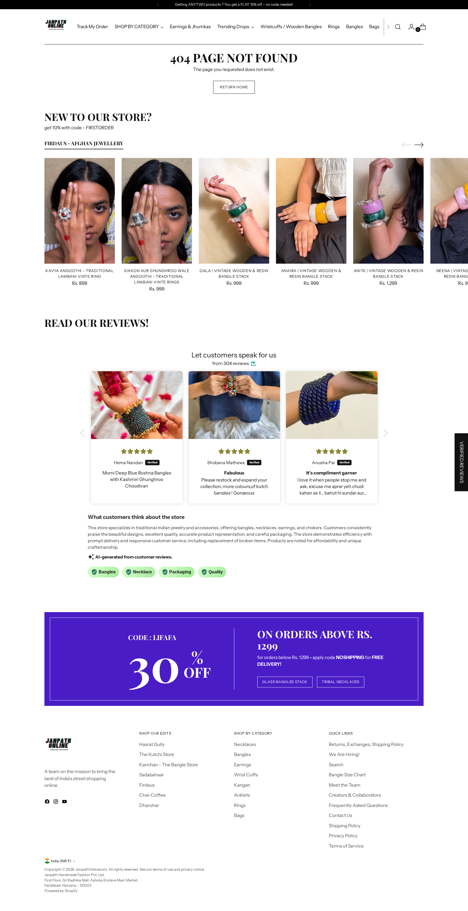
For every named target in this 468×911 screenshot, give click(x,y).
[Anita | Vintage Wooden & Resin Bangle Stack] (388, 211)
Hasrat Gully (152, 744)
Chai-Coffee (152, 795)
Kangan (242, 785)
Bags (239, 815)
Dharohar (149, 805)
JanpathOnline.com (91, 869)
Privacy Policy (343, 835)
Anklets (242, 795)
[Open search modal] (397, 26)
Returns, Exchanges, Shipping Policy (366, 744)
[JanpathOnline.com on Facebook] (47, 802)
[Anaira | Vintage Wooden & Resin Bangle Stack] (311, 211)
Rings (240, 805)
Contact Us (340, 815)
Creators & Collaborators (355, 795)
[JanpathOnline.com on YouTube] (65, 802)
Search (336, 764)
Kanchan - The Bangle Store (168, 764)
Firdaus (147, 785)
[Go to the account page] (409, 26)
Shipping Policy (344, 825)
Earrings (242, 764)
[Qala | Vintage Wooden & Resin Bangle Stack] (234, 211)
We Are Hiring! (344, 754)
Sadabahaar (151, 774)
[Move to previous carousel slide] (406, 145)
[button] (83, 433)
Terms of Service (346, 846)
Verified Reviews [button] (461, 462)
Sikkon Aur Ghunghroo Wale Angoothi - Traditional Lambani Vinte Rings (156, 276)
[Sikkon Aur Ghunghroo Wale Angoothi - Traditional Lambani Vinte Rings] (157, 211)
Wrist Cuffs (246, 774)
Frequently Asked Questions (358, 805)
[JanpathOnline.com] (56, 27)
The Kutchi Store (156, 754)
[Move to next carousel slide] (419, 144)
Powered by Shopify (60, 891)
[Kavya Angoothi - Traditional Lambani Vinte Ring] (79, 211)
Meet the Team (344, 785)
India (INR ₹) (61, 861)
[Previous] (158, 4)
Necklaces (245, 744)
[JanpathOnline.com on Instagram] (56, 802)
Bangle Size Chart (347, 774)
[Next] (310, 4)
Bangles (242, 754)
